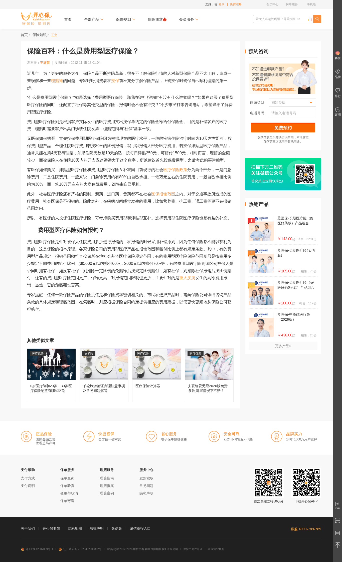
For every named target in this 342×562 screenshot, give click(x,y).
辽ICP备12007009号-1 (39, 548)
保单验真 (67, 486)
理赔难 (57, 81)
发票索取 (146, 478)
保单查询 (67, 478)
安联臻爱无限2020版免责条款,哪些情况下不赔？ (209, 375)
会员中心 (272, 4)
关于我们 (28, 528)
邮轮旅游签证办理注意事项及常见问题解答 (104, 375)
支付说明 (28, 486)
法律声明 (97, 528)
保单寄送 (67, 501)
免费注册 (236, 4)
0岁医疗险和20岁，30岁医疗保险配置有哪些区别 (51, 375)
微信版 (116, 528)
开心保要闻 (51, 528)
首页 (68, 19)
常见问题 (146, 486)
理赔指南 (107, 478)
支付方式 (28, 478)
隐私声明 (146, 493)
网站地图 (75, 528)
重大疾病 (187, 278)
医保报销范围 (163, 194)
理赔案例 (107, 493)
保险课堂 (155, 19)
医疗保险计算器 (156, 375)
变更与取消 (69, 493)
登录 (222, 4)
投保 (115, 81)
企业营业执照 (216, 548)
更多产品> (283, 346)
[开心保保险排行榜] (309, 19)
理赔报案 (107, 486)
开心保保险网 (36, 19)
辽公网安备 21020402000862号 (82, 548)
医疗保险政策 (175, 170)
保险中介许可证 (193, 548)
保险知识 (40, 35)
